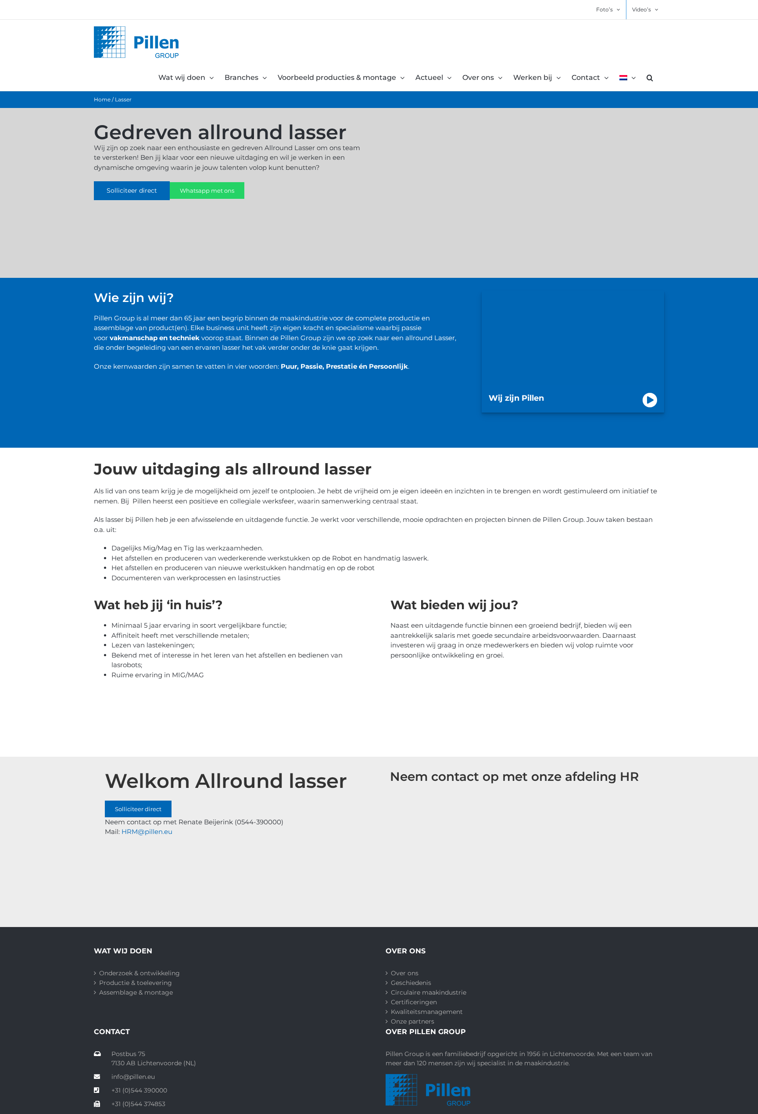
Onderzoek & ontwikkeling (139, 973)
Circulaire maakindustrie (428, 992)
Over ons (404, 973)
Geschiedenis (411, 983)
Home (102, 99)
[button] (650, 78)
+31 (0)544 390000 (139, 1090)
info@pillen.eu (133, 1077)
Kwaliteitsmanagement (427, 1012)
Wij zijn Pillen (516, 398)
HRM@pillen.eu (148, 831)
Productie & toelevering (135, 983)
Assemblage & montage (136, 992)
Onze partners (412, 1021)
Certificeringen (414, 1002)
